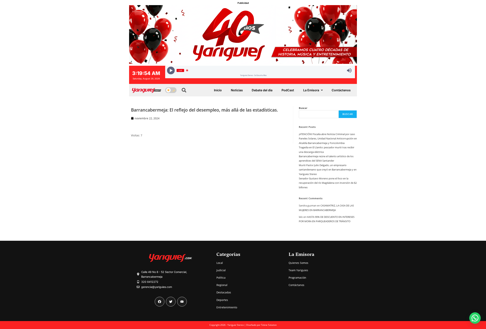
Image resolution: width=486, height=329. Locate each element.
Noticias (237, 90)
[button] (475, 318)
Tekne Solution (269, 325)
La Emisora (311, 90)
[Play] (171, 70)
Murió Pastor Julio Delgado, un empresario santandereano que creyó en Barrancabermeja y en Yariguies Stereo (328, 169)
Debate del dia (262, 90)
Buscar (303, 108)
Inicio (218, 90)
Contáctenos (341, 90)
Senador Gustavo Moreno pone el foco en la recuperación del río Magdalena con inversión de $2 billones (328, 183)
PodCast (288, 90)
